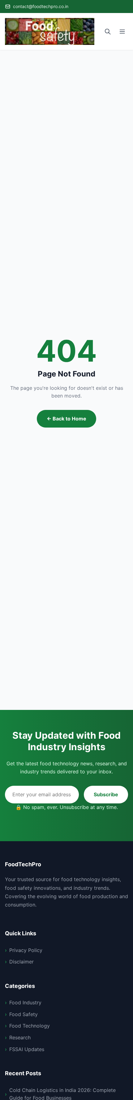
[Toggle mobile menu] (122, 31)
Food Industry (25, 1002)
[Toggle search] (108, 31)
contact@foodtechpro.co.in (40, 6)
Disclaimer (21, 962)
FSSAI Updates (26, 1049)
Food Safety (23, 1014)
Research (20, 1037)
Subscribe (106, 794)
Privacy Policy (25, 950)
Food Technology (29, 1026)
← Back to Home (66, 418)
